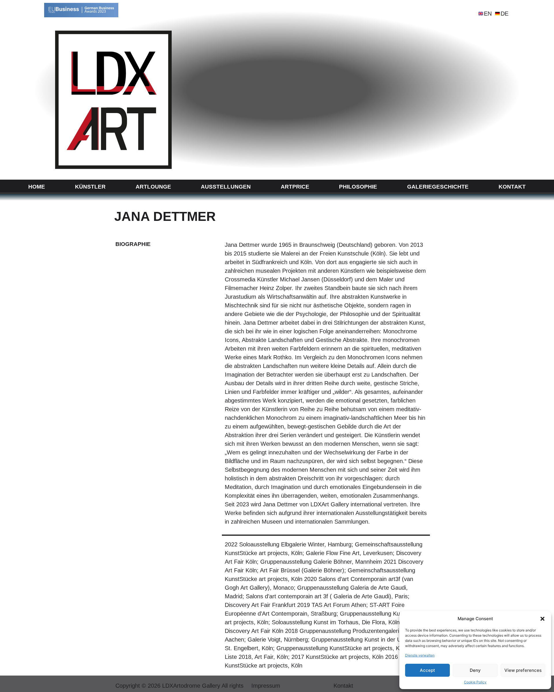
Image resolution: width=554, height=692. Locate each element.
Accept (427, 670)
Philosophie (358, 187)
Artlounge (153, 187)
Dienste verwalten (420, 655)
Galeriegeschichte (438, 187)
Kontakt (512, 187)
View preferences (523, 670)
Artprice (295, 187)
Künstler (90, 187)
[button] (542, 619)
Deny (475, 670)
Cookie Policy (475, 682)
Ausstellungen (226, 187)
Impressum (265, 685)
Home (36, 187)
